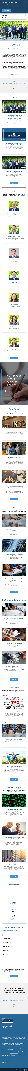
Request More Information (14, 927)
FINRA (6, 1026)
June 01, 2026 (4, 750)
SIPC (11, 1026)
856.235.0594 (14, 916)
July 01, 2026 (4, 722)
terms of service (22, 971)
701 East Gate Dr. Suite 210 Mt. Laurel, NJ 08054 (14, 905)
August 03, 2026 (4, 695)
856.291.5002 (14, 90)
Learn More (6, 10)
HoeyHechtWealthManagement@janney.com (14, 83)
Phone (4, 933)
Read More (14, 183)
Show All (14, 591)
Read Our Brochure (14, 74)
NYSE (9, 1026)
